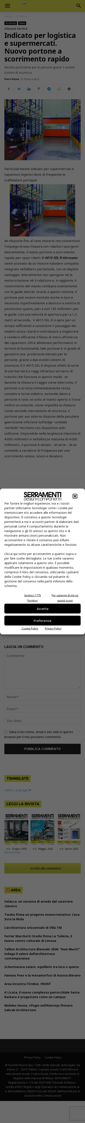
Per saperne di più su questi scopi (65, 597)
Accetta (42, 608)
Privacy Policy (53, 628)
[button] (75, 496)
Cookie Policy (30, 628)
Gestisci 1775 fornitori (32, 597)
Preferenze (42, 620)
